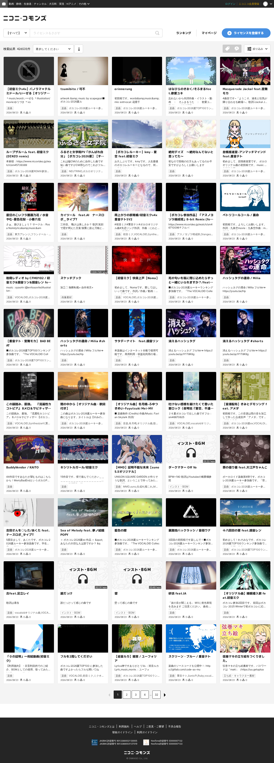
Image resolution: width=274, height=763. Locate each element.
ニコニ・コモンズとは (102, 726)
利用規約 (124, 726)
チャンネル (40, 3)
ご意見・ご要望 (155, 726)
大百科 (53, 3)
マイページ (209, 33)
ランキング (183, 33)
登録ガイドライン (122, 732)
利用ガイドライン (147, 732)
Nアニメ (71, 3)
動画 (11, 3)
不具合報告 (174, 726)
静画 (18, 3)
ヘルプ (138, 726)
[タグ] (227, 49)
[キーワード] (236, 49)
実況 (61, 3)
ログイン (230, 3)
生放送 (27, 3)
